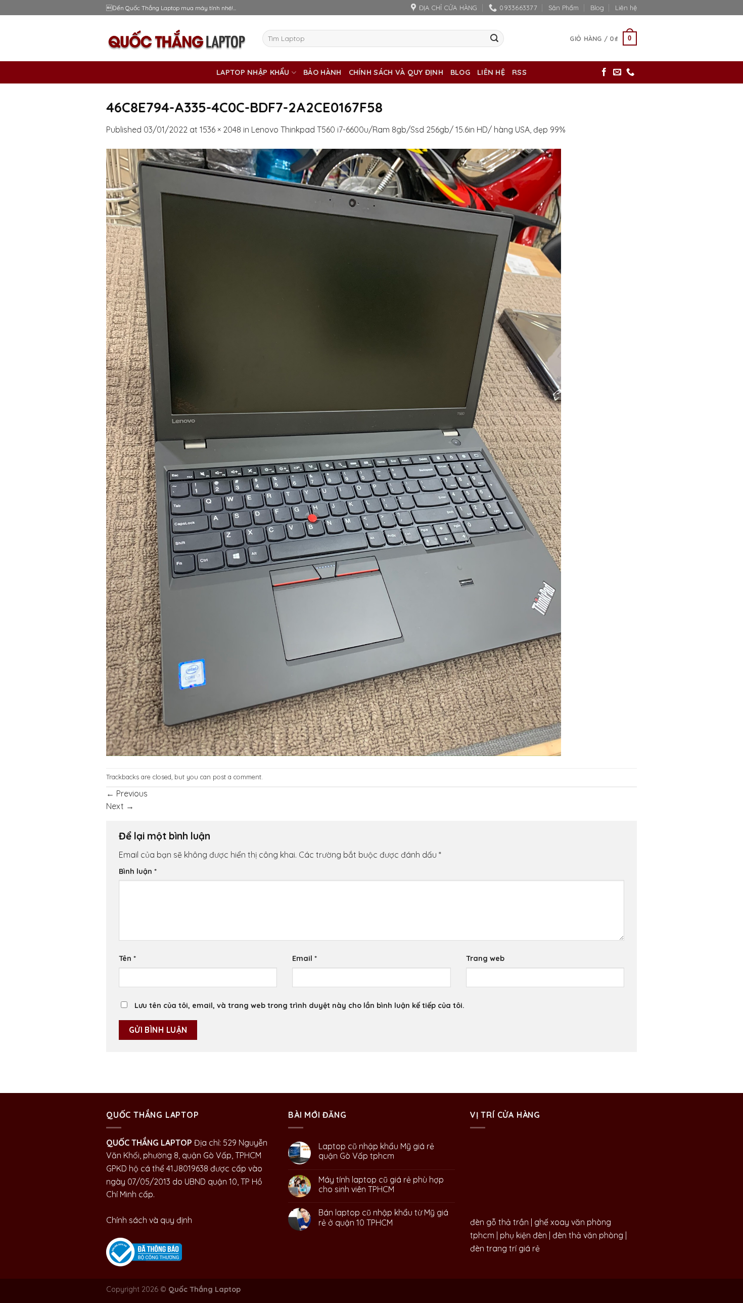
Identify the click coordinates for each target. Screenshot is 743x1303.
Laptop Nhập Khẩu (253, 72)
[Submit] (494, 38)
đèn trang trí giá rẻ (505, 1248)
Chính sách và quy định (396, 72)
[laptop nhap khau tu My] (144, 1251)
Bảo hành (322, 72)
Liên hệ (626, 8)
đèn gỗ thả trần (499, 1222)
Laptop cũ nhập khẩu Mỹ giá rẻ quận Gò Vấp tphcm (376, 1151)
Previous (127, 793)
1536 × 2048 (220, 129)
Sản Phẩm (563, 8)
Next (120, 806)
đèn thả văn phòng (587, 1235)
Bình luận (138, 871)
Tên (127, 958)
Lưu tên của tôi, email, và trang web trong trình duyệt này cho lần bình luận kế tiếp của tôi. (299, 1005)
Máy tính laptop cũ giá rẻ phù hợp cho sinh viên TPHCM (381, 1184)
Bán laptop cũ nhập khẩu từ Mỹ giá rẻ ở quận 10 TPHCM (383, 1217)
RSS (519, 72)
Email (304, 958)
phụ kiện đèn (523, 1235)
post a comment (237, 777)
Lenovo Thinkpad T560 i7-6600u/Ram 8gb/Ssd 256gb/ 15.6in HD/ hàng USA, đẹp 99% (408, 129)
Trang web (485, 958)
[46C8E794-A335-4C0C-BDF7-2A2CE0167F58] (333, 451)
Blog (597, 8)
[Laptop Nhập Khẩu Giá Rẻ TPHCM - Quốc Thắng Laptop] (176, 38)
